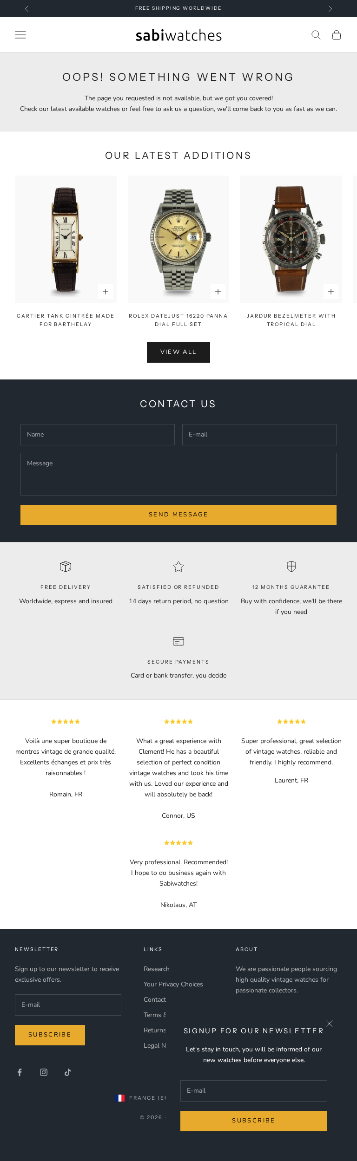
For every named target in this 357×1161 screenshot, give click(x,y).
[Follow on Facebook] (19, 1072)
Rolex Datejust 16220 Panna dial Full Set (179, 320)
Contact (155, 999)
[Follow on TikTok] (68, 1072)
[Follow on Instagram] (43, 1072)
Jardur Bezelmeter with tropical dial (291, 320)
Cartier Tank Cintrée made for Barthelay (66, 320)
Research (157, 969)
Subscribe (253, 1120)
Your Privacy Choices (173, 984)
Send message (178, 514)
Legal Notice (161, 1045)
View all (178, 352)
